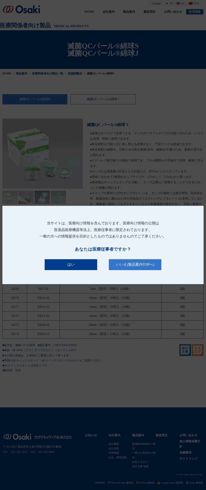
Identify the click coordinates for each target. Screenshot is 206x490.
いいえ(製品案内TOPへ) (135, 264)
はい (71, 264)
